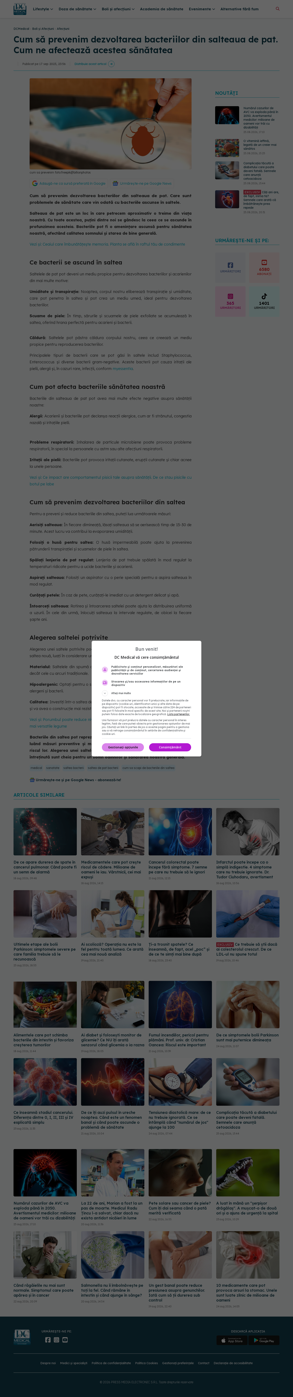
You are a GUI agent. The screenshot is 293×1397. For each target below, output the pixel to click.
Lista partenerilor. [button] (178, 714)
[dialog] (146, 699)
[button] (146, 693)
